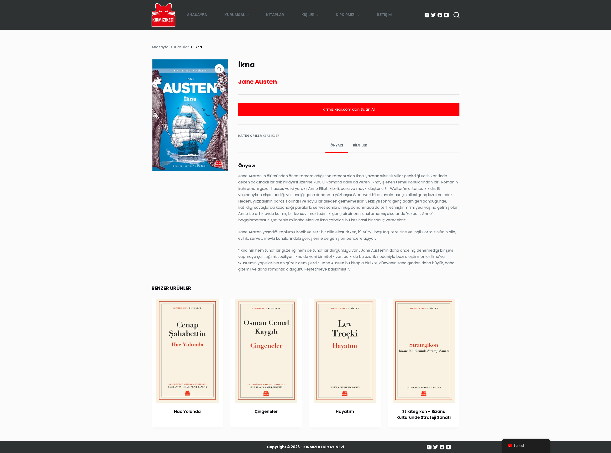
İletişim (384, 14)
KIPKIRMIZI (345, 14)
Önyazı (336, 145)
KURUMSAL (234, 14)
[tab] (336, 145)
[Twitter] (433, 15)
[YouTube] (446, 15)
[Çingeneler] (266, 351)
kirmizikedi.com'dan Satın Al (349, 109)
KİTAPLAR (275, 14)
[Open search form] (456, 15)
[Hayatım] (345, 351)
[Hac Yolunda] (187, 351)
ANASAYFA (197, 14)
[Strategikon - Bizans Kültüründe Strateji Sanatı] (423, 351)
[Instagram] (427, 15)
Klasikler (271, 135)
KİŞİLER (308, 14)
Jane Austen (257, 82)
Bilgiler (360, 145)
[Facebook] (439, 15)
